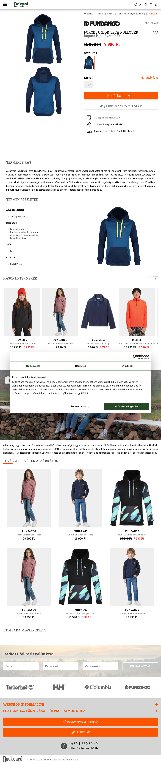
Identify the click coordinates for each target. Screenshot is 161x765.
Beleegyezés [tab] (33, 366)
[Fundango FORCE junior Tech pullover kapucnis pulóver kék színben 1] (89, 62)
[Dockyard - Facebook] (64, 746)
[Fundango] (102, 23)
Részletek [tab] (80, 366)
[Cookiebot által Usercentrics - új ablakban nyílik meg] (135, 356)
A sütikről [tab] (127, 366)
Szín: (87, 53)
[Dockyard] (21, 4)
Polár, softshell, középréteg (131, 13)
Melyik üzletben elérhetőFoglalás (121, 106)
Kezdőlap (88, 13)
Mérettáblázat (149, 77)
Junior (100, 13)
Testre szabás (78, 406)
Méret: (88, 78)
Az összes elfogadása (126, 406)
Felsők (110, 13)
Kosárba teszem (121, 95)
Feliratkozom (140, 666)
